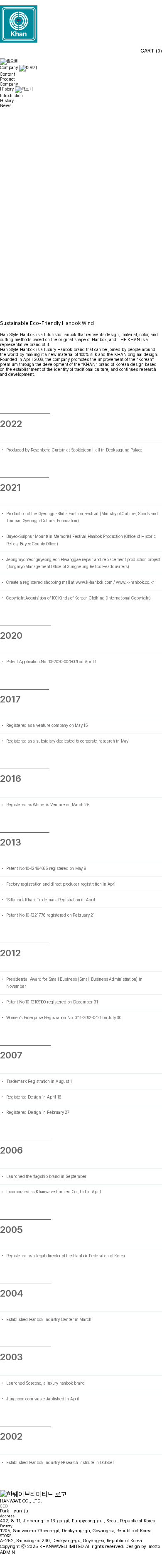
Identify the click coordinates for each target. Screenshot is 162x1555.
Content (7, 74)
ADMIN (7, 1552)
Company (9, 83)
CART (151, 51)
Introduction (11, 95)
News (5, 105)
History (7, 100)
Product (7, 78)
